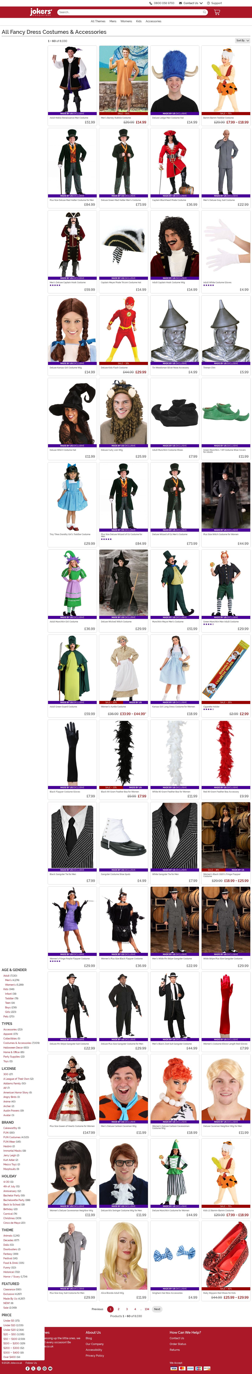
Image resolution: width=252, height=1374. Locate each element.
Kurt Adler (9, 1159)
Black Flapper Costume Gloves (65, 792)
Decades (8, 1240)
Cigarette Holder (211, 707)
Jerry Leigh (9, 1155)
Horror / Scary (11, 1276)
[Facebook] (28, 1368)
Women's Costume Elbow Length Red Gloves (225, 1044)
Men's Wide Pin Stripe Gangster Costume (172, 958)
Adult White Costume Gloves (217, 282)
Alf (5, 1088)
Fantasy (7, 1253)
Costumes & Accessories (17, 1043)
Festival (7, 1258)
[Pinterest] (45, 1368)
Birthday (8, 1209)
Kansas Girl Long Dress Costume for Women (173, 707)
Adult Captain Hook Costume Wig (168, 282)
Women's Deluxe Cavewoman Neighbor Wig (71, 1210)
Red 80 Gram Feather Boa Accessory (221, 792)
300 (5, 1074)
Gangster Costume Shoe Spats (115, 874)
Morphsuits (9, 1169)
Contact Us (191, 3)
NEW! (6, 1303)
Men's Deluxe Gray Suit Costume (219, 200)
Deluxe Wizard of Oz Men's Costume (169, 534)
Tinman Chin (209, 368)
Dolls (6, 1244)
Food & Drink (10, 1263)
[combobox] (129, 12)
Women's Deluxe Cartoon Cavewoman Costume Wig (170, 1127)
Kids (5, 989)
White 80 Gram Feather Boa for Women (171, 792)
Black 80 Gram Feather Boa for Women (120, 792)
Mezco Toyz (10, 1164)
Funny (6, 1267)
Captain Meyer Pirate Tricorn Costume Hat (121, 282)
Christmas (9, 1218)
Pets (5, 1016)
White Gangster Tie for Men (165, 874)
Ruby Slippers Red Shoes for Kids (219, 1293)
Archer (7, 1106)
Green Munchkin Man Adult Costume (221, 621)
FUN (6, 1132)
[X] (33, 1368)
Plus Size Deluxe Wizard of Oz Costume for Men (121, 535)
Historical (8, 1272)
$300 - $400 (11, 1352)
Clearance (9, 1289)
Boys (8, 1007)
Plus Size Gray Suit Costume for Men (67, 1293)
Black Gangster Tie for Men (63, 874)
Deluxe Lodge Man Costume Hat (168, 118)
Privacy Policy (95, 1355)
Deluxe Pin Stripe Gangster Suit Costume (69, 1044)
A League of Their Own (16, 1079)
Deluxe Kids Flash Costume (114, 368)
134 (147, 1309)
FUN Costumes (12, 1137)
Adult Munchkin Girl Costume (64, 621)
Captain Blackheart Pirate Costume (169, 200)
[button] (217, 12)
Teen (7, 1003)
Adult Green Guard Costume (63, 707)
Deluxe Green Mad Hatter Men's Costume (121, 200)
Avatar (7, 1115)
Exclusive (8, 1294)
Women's (10, 984)
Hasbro (7, 1146)
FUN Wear (9, 1141)
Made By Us (10, 1298)
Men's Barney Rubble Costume (116, 118)
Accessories (10, 1029)
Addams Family (12, 1083)
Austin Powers (11, 1110)
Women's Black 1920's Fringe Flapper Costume (221, 875)
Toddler (9, 998)
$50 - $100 (10, 1338)
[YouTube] (50, 1368)
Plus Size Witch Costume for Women (220, 534)
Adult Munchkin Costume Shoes (167, 450)
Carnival (8, 1213)
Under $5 (8, 1320)
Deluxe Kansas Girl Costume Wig (66, 368)
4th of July (9, 1186)
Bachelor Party (11, 1195)
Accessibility (94, 1349)
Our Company (95, 1344)
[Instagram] (39, 1368)
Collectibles (10, 1038)
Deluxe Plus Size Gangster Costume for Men (122, 1044)
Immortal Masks (12, 1150)
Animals (7, 1235)
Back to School (11, 1204)
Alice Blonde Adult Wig (112, 1293)
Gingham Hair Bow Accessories (167, 1293)
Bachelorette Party (14, 1200)
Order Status (178, 1344)
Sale (5, 1307)
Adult (6, 975)
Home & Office (11, 1052)
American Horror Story (15, 1092)
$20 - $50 (9, 1334)
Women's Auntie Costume (113, 707)
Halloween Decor (13, 1047)
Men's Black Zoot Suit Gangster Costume (172, 1044)
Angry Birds (9, 1097)
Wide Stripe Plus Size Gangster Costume (222, 958)
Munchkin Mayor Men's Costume (167, 621)
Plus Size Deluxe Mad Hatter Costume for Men (72, 200)
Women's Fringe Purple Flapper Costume (70, 958)
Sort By (241, 40)
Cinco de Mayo (11, 1222)
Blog (89, 1338)
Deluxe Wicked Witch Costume (116, 621)
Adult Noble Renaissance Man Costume (69, 118)
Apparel (7, 1034)
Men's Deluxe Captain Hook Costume (68, 282)
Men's (8, 980)
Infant (8, 993)
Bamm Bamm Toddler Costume (218, 118)
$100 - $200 (11, 1343)
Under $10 (9, 1325)
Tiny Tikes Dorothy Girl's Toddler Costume (70, 534)
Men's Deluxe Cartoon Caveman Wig (118, 1126)
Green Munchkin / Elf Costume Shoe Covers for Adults (224, 451)
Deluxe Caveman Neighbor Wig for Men (222, 1126)
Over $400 (9, 1357)
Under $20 (9, 1329)
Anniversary (10, 1191)
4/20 (6, 1181)
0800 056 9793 (164, 3)
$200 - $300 (11, 1348)
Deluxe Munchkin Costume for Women (170, 1210)
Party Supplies (11, 1056)
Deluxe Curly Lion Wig (112, 450)
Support (216, 3)
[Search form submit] (204, 12)
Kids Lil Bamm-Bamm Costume (218, 1210)
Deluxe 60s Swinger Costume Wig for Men (121, 1210)
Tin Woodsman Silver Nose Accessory (170, 368)
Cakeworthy (10, 1128)
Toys (6, 1061)
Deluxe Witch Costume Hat (63, 450)
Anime (6, 1101)
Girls (7, 1012)
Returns (175, 1349)
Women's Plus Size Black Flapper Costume (122, 958)
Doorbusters (10, 1249)
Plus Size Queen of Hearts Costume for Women (72, 1126)
